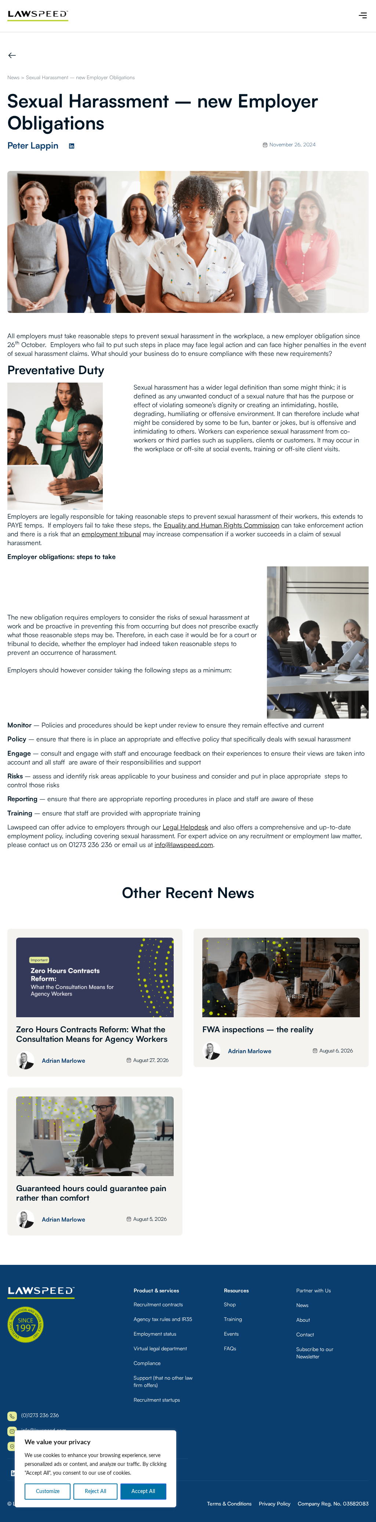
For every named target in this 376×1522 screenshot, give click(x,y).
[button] (363, 16)
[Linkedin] (71, 146)
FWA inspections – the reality (258, 1029)
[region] (95, 1468)
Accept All (143, 1491)
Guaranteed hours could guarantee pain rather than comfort (91, 1192)
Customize (47, 1491)
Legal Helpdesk (185, 827)
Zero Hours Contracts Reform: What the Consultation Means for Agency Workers (91, 1034)
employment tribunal (111, 534)
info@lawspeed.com (184, 844)
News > (15, 77)
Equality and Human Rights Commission (221, 525)
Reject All (95, 1491)
